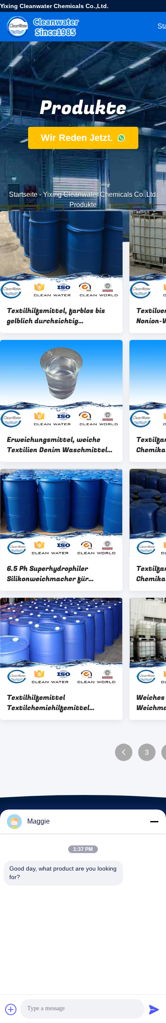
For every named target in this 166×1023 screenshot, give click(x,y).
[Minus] (154, 821)
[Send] (154, 1009)
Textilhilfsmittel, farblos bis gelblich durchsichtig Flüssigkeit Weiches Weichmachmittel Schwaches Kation (58, 316)
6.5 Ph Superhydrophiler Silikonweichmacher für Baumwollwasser (48, 574)
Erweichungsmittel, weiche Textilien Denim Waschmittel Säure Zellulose (57, 445)
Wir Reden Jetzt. (78, 137)
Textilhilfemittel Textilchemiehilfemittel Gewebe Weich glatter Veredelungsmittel (48, 703)
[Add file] (11, 1009)
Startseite (23, 194)
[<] (123, 752)
